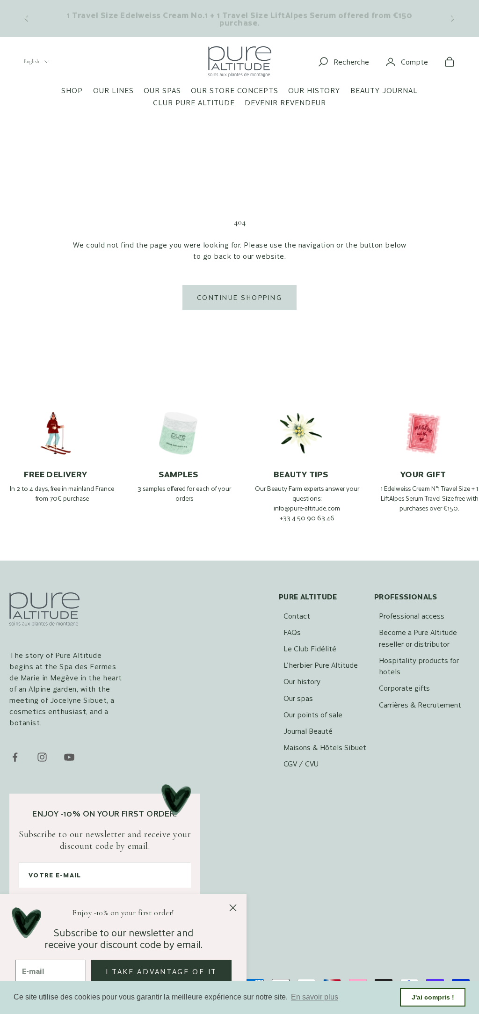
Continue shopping (239, 297)
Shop (72, 90)
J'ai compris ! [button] (433, 997)
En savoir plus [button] (314, 997)
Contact (296, 615)
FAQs (292, 632)
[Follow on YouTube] (69, 757)
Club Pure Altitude (194, 102)
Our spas (162, 90)
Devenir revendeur (285, 102)
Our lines (113, 90)
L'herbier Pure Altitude (320, 665)
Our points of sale (312, 714)
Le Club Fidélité (309, 648)
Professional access (411, 615)
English (31, 61)
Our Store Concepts (234, 90)
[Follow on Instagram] (42, 757)
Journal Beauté (308, 731)
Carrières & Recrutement (420, 704)
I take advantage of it (161, 971)
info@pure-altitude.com (307, 508)
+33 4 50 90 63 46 (307, 518)
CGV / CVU (301, 763)
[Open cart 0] (449, 61)
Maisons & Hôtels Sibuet (324, 747)
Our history (314, 90)
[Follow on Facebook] (15, 757)
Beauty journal (384, 90)
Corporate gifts (404, 688)
